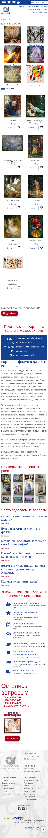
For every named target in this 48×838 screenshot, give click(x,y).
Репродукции (28, 783)
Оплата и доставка (32, 6)
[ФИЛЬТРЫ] (3, 89)
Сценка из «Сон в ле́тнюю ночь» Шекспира (13, 161)
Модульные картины (31, 780)
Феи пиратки (12, 280)
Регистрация (43, 12)
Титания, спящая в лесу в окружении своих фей (35, 121)
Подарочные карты (31, 799)
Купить (9, 128)
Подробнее (9, 313)
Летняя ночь (35, 200)
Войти (35, 12)
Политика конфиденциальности (24, 822)
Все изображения (30, 794)
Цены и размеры (34, 9)
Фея (12, 240)
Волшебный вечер (35, 240)
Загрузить (12, 738)
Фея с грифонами (13, 200)
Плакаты (27, 786)
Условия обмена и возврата (11, 794)
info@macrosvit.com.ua (17, 706)
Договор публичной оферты (34, 821)
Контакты (44, 6)
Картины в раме (29, 791)
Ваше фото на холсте (31, 788)
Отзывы (45, 9)
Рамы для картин (30, 797)
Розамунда (12, 120)
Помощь (21, 6)
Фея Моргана (35, 160)
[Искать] (46, 2)
